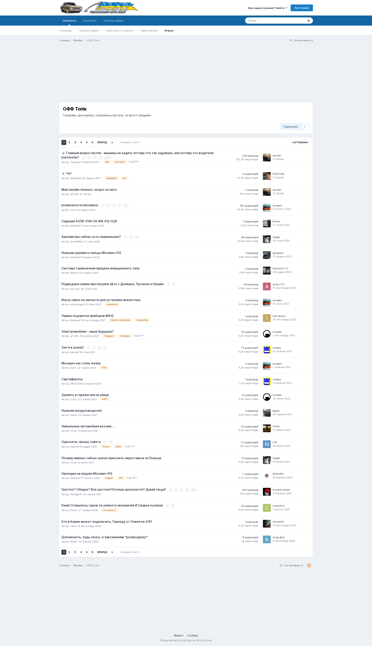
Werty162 (278, 473)
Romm (276, 221)
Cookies (192, 635)
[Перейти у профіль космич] (267, 207)
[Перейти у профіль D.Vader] (267, 334)
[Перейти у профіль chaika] (267, 350)
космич (277, 205)
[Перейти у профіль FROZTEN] (267, 176)
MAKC (74, 541)
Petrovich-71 (280, 268)
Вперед (102, 142)
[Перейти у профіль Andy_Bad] (267, 539)
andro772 (278, 284)
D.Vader (277, 331)
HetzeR (74, 352)
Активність (89, 20)
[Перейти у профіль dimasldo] (267, 255)
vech (73, 209)
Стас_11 (74, 399)
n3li (275, 442)
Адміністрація (148, 30)
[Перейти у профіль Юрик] (267, 413)
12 (193, 489)
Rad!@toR (76, 494)
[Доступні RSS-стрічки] (309, 565)
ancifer (277, 155)
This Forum (292, 20)
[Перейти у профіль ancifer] (267, 157)
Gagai (276, 237)
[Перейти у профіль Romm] (267, 223)
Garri (73, 367)
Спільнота (69, 20)
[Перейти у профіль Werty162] (267, 476)
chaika (277, 347)
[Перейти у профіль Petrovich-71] (267, 270)
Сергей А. (279, 505)
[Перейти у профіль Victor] (267, 428)
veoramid (278, 521)
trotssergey (77, 304)
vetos (73, 526)
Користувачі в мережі (119, 30)
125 (107, 157)
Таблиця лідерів (89, 30)
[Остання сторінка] (112, 142)
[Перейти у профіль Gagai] (267, 239)
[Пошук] (308, 20)
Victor (74, 430)
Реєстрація (302, 7)
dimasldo (75, 178)
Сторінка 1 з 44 (129, 142)
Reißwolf (75, 225)
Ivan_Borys (279, 315)
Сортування (299, 142)
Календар (66, 30)
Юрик (73, 415)
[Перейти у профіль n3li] (267, 444)
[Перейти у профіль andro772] (267, 286)
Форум (168, 30)
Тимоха (75, 162)
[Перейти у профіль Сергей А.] (267, 508)
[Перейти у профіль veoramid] (267, 524)
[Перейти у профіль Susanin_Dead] (267, 492)
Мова (178, 635)
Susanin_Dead (281, 489)
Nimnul (74, 272)
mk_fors (75, 288)
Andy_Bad (278, 537)
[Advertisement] (129, 75)
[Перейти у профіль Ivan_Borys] (267, 318)
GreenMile (76, 241)
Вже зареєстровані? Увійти (267, 7)
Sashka (74, 446)
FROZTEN (278, 173)
